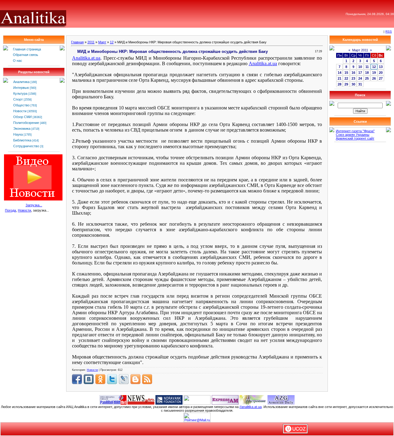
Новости (19, 111)
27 (381, 78)
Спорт (18, 99)
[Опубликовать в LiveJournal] (124, 379)
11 (367, 67)
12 (112, 42)
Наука (18, 134)
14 (339, 72)
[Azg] (281, 399)
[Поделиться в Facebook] (77, 379)
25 (367, 78)
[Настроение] (253, 399)
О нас (17, 60)
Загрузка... (34, 205)
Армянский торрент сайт (355, 138)
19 (374, 72)
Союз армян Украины (352, 135)
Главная (77, 42)
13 (381, 67)
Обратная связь (25, 55)
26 (374, 78)
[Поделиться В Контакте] (89, 379)
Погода (10, 210)
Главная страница (27, 49)
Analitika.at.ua (86, 58)
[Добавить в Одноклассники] (100, 379)
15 (346, 72)
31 (360, 84)
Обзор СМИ (22, 117)
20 (381, 72)
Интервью (21, 87)
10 (360, 67)
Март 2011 (360, 50)
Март (102, 42)
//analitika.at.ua (250, 407)
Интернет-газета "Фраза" (355, 131)
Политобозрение (26, 123)
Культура (20, 93)
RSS (388, 31)
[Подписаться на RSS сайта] (147, 379)
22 (346, 78)
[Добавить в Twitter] (112, 379)
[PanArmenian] (113, 399)
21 (339, 78)
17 (360, 72)
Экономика (21, 128)
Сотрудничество (26, 146)
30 (353, 84)
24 (360, 78)
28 (339, 84)
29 (346, 84)
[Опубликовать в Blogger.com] (135, 379)
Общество (21, 105)
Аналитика (21, 82)
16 (353, 72)
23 (353, 78)
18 (367, 72)
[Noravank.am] (169, 399)
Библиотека (22, 140)
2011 (90, 42)
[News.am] (141, 399)
